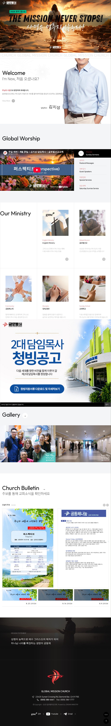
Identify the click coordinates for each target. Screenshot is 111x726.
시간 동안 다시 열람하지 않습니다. (12, 404)
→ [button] (108, 541)
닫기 (107, 404)
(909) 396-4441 (47, 700)
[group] (31, 443)
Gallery (11, 414)
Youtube (54, 714)
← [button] (2, 541)
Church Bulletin (20, 487)
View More (8, 101)
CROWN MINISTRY (72, 705)
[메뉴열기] (106, 3)
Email (70, 714)
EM (39, 714)
